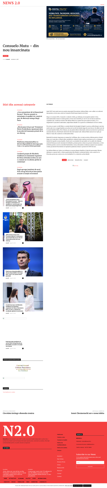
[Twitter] (95, 104)
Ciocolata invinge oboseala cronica (18, 413)
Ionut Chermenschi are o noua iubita (87, 413)
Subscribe (90, 466)
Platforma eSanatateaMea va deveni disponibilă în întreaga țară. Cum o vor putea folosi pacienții (30, 144)
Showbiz (5, 56)
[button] (102, 4)
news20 (8, 59)
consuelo (86, 160)
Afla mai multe (69, 485)
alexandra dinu (78, 160)
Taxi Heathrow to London (9, 392)
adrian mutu (70, 160)
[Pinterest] (99, 104)
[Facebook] (92, 104)
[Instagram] (80, 472)
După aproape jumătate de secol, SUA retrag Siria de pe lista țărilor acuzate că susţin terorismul (29, 171)
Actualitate (19, 110)
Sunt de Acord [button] (87, 485)
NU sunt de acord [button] (78, 485)
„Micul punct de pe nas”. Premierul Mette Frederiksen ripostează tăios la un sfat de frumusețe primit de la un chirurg (14, 237)
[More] (102, 104)
